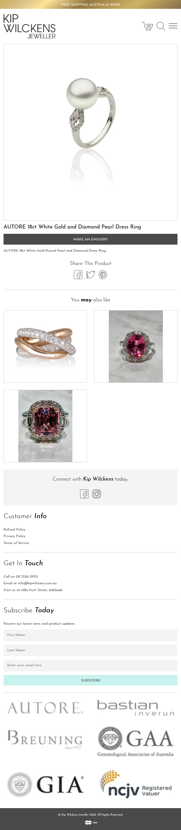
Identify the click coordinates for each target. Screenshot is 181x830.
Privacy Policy (14, 536)
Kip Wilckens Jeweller (75, 814)
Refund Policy (14, 529)
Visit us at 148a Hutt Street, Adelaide (33, 590)
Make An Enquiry (90, 239)
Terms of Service (16, 543)
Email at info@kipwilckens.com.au (30, 583)
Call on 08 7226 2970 (21, 577)
